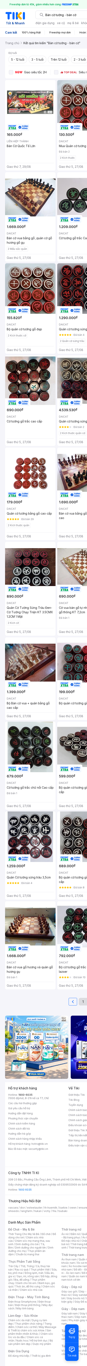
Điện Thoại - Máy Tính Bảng (28, 1297)
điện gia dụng (44, 23)
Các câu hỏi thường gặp (22, 1103)
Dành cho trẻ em (26, 1283)
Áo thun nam (69, 1259)
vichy (47, 1211)
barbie (63, 1207)
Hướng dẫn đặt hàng (20, 1113)
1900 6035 (25, 1189)
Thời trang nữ (71, 1229)
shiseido (13, 1211)
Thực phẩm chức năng (28, 1323)
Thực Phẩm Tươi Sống (24, 1261)
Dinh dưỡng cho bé (27, 1244)
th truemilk (50, 1207)
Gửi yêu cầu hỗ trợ (19, 1108)
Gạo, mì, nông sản (28, 1276)
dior (22, 1207)
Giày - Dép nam (72, 1309)
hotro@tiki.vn (39, 1143)
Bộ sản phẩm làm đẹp (30, 1342)
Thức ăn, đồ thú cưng (27, 1286)
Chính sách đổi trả (19, 1128)
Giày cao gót (69, 1291)
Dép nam (80, 1316)
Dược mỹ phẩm (42, 1344)
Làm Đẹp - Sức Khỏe (23, 1315)
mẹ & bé (73, 23)
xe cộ (61, 23)
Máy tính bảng (25, 1308)
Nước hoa (22, 1340)
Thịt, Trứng (27, 1266)
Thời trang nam (72, 1255)
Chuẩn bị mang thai (27, 1254)
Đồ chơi (45, 1234)
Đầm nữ (75, 1234)
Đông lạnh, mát (34, 1272)
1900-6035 (25, 1094)
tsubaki (62, 1211)
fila (54, 1211)
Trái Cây (13, 1266)
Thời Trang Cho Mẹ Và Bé (23, 1234)
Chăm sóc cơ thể (26, 1327)
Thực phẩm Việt (40, 1269)
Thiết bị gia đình (41, 1355)
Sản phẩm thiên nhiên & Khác (29, 1332)
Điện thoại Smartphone (22, 1301)
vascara (13, 1207)
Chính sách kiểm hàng (21, 1123)
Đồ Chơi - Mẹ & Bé (21, 1229)
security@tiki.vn (38, 1148)
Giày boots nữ (75, 1298)
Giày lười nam (69, 1313)
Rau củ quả (21, 1269)
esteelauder (34, 1207)
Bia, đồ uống (21, 1279)
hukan (38, 1211)
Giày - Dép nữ (71, 1287)
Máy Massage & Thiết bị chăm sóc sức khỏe (32, 1328)
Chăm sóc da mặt (19, 1320)
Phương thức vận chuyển (23, 1118)
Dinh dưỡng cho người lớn (30, 1247)
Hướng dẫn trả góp (19, 1133)
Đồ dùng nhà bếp (18, 1355)
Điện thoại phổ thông (27, 1305)
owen (72, 1207)
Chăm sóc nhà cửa (31, 1289)
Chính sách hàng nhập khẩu (25, 1138)
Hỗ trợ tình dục (39, 1340)
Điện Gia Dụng (18, 1351)
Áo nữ (64, 1234)
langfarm (26, 1211)
